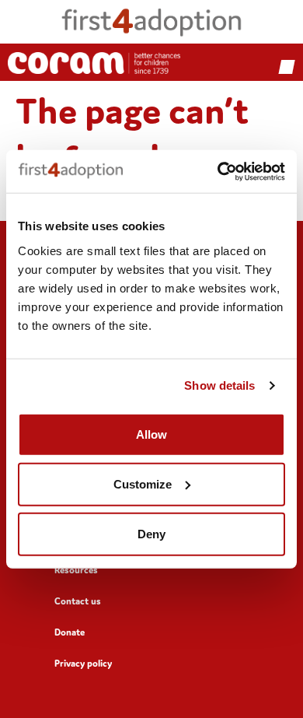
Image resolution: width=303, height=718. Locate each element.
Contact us (77, 601)
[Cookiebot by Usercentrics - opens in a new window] (218, 171)
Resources (76, 570)
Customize (142, 483)
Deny (151, 533)
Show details (219, 385)
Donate (69, 632)
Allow (151, 433)
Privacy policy (83, 663)
